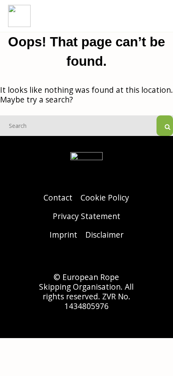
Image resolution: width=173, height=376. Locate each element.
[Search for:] (86, 124)
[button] (159, 16)
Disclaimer (104, 234)
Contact (57, 197)
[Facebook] (86, 258)
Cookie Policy (104, 197)
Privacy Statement (86, 216)
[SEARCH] (165, 125)
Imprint (63, 234)
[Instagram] (64, 258)
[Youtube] (109, 258)
